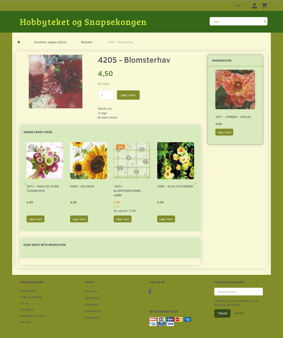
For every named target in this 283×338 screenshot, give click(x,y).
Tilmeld (222, 313)
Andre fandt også (37, 132)
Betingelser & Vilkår (33, 315)
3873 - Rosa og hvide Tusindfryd (43, 188)
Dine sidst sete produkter (44, 245)
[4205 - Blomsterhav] (55, 81)
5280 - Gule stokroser (175, 186)
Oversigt (25, 322)
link (237, 305)
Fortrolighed (28, 291)
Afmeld (239, 313)
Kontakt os (27, 309)
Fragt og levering (31, 297)
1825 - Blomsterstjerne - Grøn (128, 190)
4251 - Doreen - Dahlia (233, 117)
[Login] (254, 5)
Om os (24, 303)
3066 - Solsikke (82, 186)
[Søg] (265, 21)
